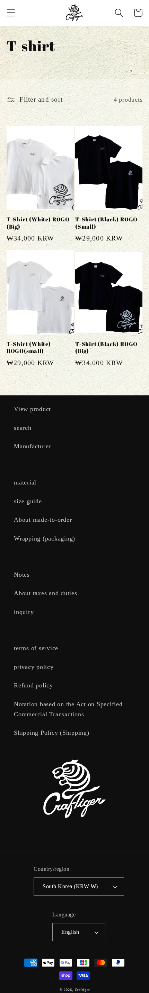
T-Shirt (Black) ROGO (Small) (106, 223)
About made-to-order (43, 519)
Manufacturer (32, 446)
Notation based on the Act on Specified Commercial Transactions (68, 709)
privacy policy (34, 666)
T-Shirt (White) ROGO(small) (29, 347)
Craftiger (82, 990)
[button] (10, 12)
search (23, 427)
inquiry (24, 611)
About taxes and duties (45, 593)
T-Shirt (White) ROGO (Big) (38, 223)
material (25, 482)
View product (32, 408)
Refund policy (33, 685)
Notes (22, 574)
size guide (28, 501)
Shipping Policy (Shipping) (51, 732)
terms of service (36, 648)
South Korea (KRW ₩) (70, 886)
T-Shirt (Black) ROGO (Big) (106, 347)
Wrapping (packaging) (44, 538)
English (70, 932)
